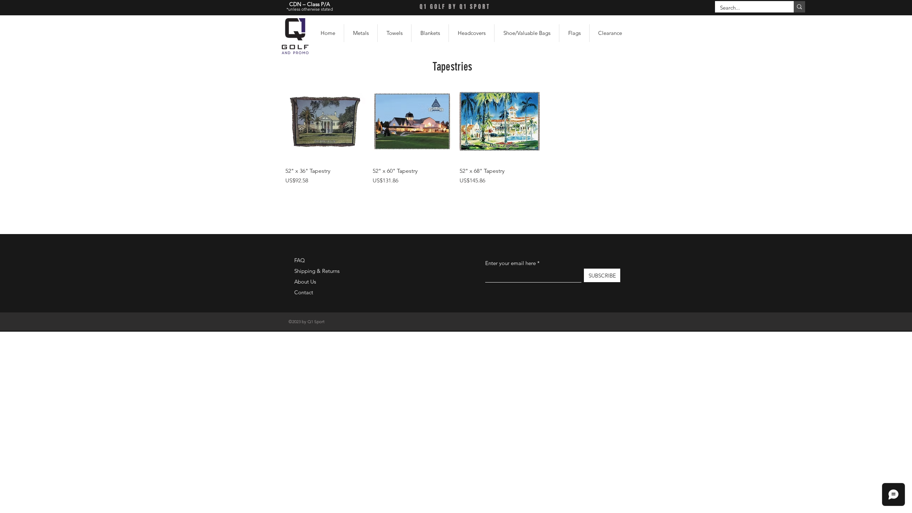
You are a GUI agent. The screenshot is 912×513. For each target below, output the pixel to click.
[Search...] (799, 6)
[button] (360, 33)
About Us (305, 281)
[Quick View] (325, 121)
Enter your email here (510, 263)
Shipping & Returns (317, 271)
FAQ (299, 260)
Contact (303, 292)
